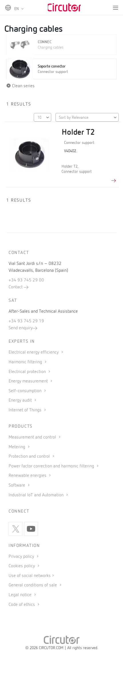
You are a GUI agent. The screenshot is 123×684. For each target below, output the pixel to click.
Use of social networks (30, 576)
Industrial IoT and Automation (37, 495)
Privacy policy (22, 556)
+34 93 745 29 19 (26, 321)
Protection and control (30, 456)
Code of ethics (22, 604)
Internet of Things (26, 410)
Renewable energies (28, 475)
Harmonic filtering (26, 362)
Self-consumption (26, 391)
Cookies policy (22, 566)
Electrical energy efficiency (34, 352)
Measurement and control (33, 437)
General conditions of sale (33, 585)
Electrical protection (28, 372)
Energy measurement (29, 381)
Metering (17, 447)
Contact (16, 287)
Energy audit (21, 400)
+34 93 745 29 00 (26, 280)
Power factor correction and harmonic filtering (52, 466)
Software (17, 485)
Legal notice (20, 595)
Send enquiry (21, 328)
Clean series (23, 86)
